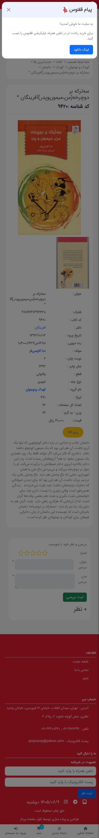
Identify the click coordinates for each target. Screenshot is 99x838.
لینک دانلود (81, 49)
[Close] (8, 9)
